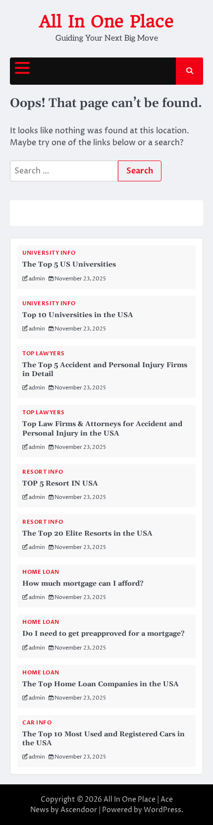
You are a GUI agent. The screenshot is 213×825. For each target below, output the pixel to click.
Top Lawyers (43, 353)
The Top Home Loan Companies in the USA (100, 684)
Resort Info (42, 472)
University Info (49, 253)
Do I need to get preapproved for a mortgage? (103, 633)
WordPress (162, 810)
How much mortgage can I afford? (83, 583)
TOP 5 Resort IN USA (60, 483)
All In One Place (106, 21)
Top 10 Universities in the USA (77, 315)
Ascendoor (78, 810)
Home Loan (40, 572)
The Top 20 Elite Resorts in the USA (87, 533)
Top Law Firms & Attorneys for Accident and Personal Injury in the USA (102, 429)
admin (37, 278)
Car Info (37, 722)
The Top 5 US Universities (69, 264)
